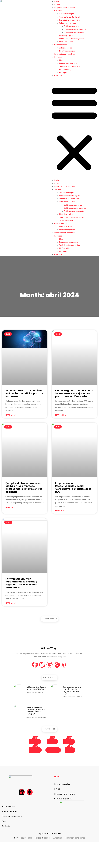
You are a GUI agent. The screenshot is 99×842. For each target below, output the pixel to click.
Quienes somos (60, 45)
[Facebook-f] (35, 665)
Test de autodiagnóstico (69, 66)
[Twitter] (42, 665)
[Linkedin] (22, 792)
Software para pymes (73, 26)
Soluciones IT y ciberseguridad (71, 38)
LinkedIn (68, 750)
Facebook (33, 741)
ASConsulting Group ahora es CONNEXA (36, 688)
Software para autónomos (75, 29)
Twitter (54, 750)
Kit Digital (63, 73)
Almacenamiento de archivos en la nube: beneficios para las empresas (24, 393)
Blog (61, 60)
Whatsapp (34, 750)
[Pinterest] (64, 665)
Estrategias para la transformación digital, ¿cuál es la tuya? (72, 690)
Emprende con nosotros (64, 54)
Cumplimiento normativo (69, 20)
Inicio (56, 1)
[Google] (49, 665)
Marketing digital (66, 35)
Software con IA (66, 42)
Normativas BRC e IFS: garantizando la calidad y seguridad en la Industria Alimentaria (21, 583)
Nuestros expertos (67, 51)
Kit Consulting (65, 69)
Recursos (58, 57)
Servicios (58, 11)
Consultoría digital (66, 14)
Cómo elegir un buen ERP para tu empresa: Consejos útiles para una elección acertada (74, 393)
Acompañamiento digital (69, 17)
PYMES (57, 5)
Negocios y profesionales (64, 8)
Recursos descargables (68, 63)
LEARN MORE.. (10, 415)
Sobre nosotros (65, 48)
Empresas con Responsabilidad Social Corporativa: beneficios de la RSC (73, 487)
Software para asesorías (74, 32)
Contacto (58, 76)
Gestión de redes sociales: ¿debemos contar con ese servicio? (35, 710)
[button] (74, 128)
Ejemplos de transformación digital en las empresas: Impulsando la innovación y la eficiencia (23, 487)
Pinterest (67, 741)
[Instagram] (57, 665)
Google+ (51, 741)
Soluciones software (67, 23)
